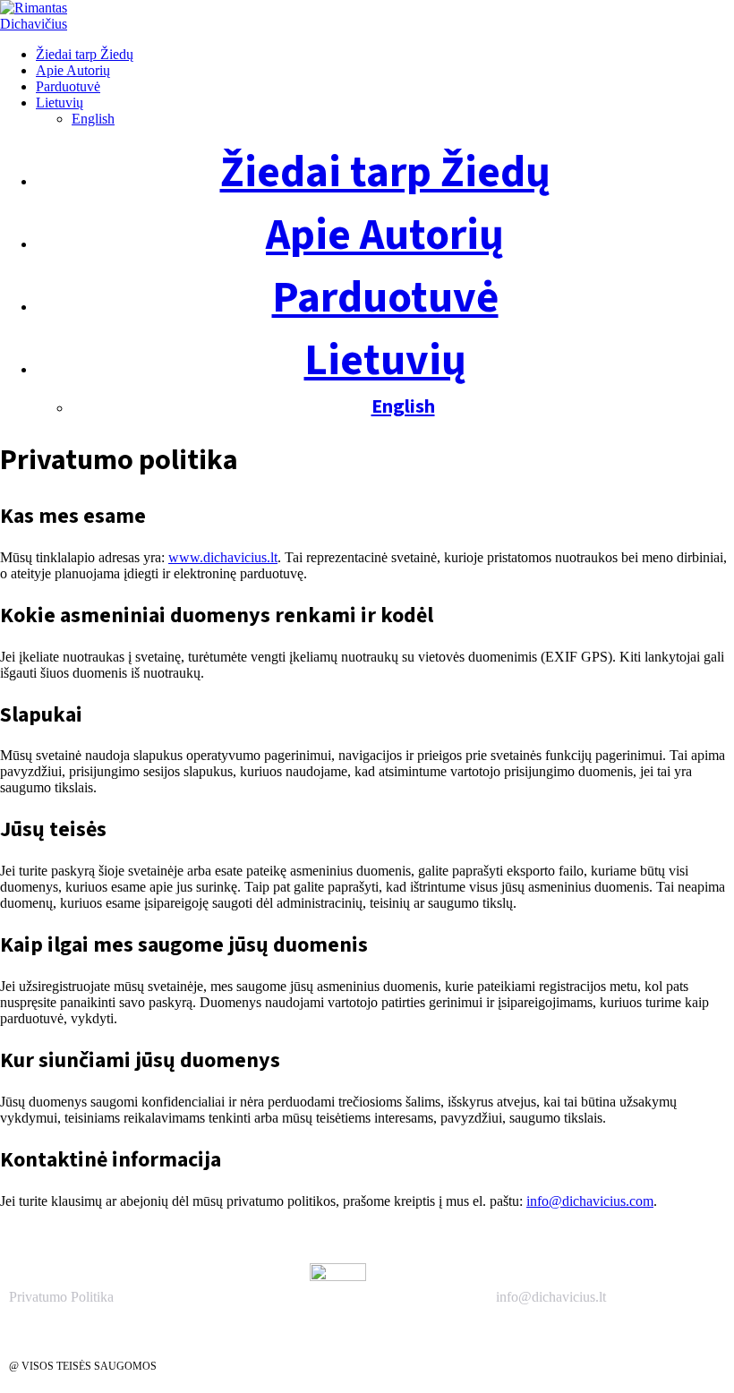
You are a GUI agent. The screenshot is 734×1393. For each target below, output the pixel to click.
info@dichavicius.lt (551, 1296)
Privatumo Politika (61, 1296)
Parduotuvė (68, 86)
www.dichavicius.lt (222, 557)
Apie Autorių (73, 70)
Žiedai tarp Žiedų (84, 54)
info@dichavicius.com (589, 1201)
